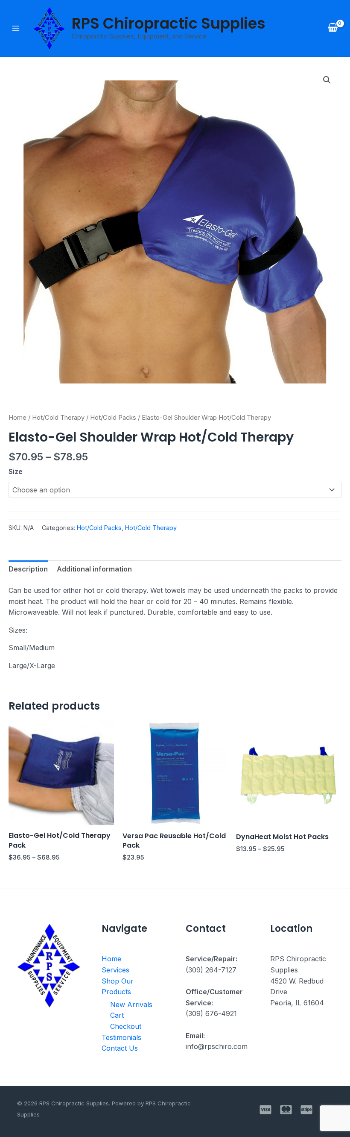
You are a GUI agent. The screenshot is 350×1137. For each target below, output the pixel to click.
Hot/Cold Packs (113, 417)
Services (115, 970)
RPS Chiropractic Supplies (168, 23)
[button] (327, 80)
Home (17, 417)
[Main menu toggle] (16, 28)
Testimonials (121, 1037)
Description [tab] (28, 569)
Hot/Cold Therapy (58, 417)
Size (16, 471)
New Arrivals (131, 1004)
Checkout (125, 1026)
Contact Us (120, 1048)
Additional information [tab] (94, 569)
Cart (117, 1015)
